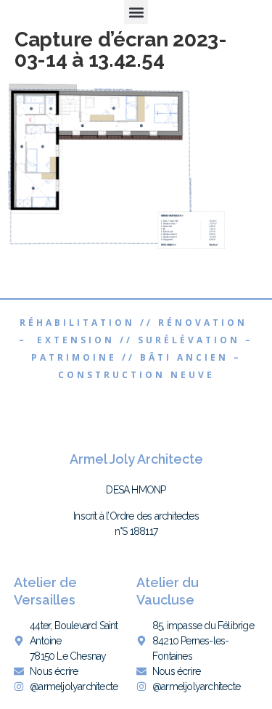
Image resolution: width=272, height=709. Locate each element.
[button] (136, 12)
